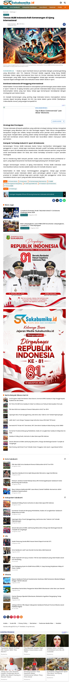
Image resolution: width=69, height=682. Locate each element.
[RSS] (21, 617)
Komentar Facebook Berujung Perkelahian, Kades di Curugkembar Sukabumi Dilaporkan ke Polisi (37, 511)
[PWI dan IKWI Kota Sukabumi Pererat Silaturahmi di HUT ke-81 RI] (6, 465)
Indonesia (24, 181)
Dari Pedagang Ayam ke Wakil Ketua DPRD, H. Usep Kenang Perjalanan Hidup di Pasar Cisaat (37, 567)
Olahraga (6, 14)
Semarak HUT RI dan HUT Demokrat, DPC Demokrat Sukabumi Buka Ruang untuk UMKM (36, 425)
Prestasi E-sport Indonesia (48, 183)
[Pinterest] (11, 617)
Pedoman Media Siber (46, 623)
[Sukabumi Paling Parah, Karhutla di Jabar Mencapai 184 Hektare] (6, 503)
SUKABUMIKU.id (8, 71)
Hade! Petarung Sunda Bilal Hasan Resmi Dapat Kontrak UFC (31, 541)
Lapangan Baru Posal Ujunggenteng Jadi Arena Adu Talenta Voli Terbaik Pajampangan (36, 415)
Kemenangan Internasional (38, 181)
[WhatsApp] (64, 200)
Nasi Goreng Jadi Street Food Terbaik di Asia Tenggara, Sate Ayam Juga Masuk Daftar (36, 447)
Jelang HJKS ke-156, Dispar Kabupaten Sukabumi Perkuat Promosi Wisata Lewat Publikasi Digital (38, 606)
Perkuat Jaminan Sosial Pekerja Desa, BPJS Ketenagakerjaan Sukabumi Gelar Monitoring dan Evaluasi (37, 481)
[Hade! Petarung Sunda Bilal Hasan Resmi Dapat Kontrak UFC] (6, 542)
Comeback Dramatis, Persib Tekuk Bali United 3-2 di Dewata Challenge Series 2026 (40, 211)
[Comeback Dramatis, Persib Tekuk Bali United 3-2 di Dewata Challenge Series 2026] (11, 213)
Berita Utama (24, 215)
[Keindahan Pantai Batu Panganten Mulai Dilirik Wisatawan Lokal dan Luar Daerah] (6, 589)
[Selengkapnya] (65, 459)
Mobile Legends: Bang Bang (14, 183)
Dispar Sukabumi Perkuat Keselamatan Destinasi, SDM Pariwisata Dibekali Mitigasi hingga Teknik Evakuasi (38, 580)
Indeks (5, 623)
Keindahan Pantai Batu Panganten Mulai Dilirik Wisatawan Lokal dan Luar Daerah (38, 588)
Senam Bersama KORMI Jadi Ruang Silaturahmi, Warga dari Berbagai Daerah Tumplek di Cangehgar (37, 529)
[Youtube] (18, 617)
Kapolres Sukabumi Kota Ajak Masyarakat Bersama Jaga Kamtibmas (34, 473)
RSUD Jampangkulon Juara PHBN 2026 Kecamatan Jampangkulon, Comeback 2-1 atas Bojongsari (42, 224)
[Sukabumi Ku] (19, 2)
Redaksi (58, 623)
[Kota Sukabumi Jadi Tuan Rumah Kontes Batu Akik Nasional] (6, 550)
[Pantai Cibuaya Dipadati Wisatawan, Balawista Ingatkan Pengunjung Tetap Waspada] (6, 598)
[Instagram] (14, 617)
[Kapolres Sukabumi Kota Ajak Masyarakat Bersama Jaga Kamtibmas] (6, 473)
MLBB (51, 181)
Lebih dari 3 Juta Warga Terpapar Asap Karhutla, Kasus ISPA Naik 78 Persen (32, 420)
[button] (61, 3)
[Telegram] (60, 200)
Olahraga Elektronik (31, 183)
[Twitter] (57, 200)
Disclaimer (33, 623)
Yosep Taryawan (11, 23)
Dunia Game (13, 181)
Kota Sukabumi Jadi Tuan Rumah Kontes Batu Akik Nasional (31, 550)
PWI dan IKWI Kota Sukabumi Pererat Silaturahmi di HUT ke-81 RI (29, 409)
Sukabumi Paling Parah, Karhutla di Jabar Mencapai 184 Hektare (29, 436)
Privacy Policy (23, 623)
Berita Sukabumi (25, 228)
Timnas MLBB (9, 186)
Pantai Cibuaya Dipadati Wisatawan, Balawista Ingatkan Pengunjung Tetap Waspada (36, 597)
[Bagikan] (64, 24)
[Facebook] (53, 200)
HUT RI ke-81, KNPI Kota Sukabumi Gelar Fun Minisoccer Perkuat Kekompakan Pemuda (35, 404)
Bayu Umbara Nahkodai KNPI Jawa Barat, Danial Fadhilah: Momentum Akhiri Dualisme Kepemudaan (36, 490)
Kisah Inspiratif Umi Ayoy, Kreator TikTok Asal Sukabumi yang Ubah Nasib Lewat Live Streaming (38, 558)
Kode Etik (13, 623)
